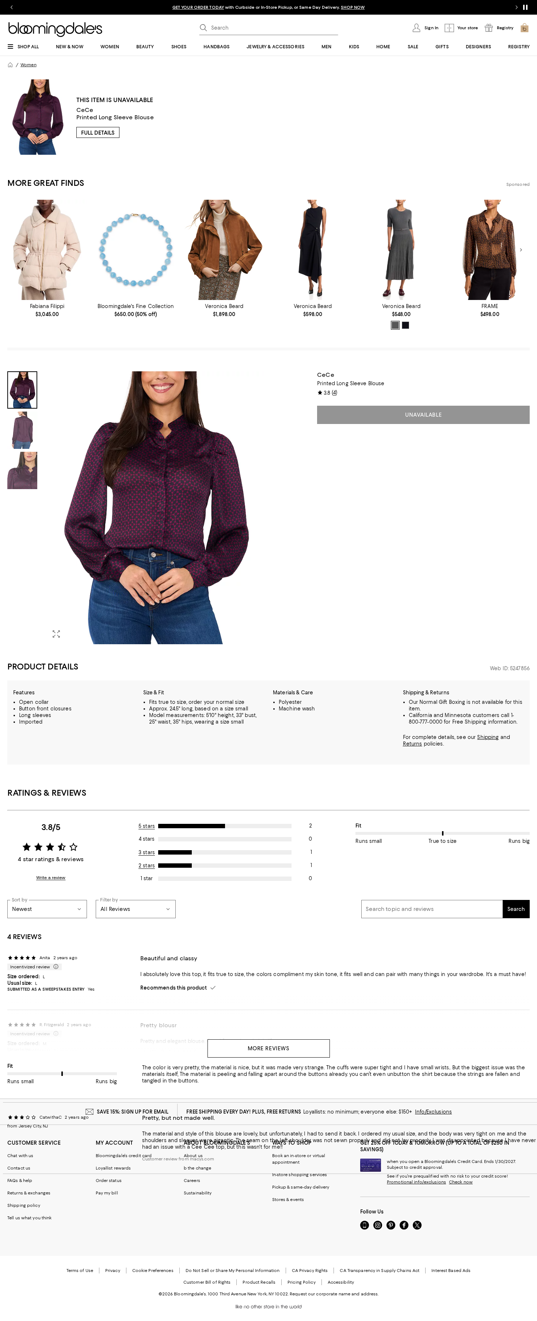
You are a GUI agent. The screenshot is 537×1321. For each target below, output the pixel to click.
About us (193, 1155)
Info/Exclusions (433, 1112)
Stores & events (288, 1199)
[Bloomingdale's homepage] (10, 65)
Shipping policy (23, 1205)
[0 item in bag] (524, 27)
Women (28, 64)
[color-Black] (405, 325)
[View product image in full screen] (56, 634)
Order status (109, 1180)
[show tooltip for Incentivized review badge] (54, 967)
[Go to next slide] (516, 7)
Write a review (51, 877)
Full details (98, 133)
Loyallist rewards (113, 1168)
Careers (192, 1180)
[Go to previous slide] (11, 7)
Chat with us (20, 1155)
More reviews (269, 1048)
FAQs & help (19, 1180)
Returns (412, 744)
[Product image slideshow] (155, 507)
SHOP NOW (353, 7)
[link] (47, 310)
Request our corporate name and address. (334, 1293)
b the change (197, 1168)
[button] (135, 507)
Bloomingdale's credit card (124, 1155)
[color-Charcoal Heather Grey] (395, 325)
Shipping (488, 737)
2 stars (146, 865)
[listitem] (268, 7)
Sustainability (198, 1193)
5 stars (146, 826)
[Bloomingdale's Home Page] (55, 29)
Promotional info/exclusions (416, 1182)
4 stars (147, 839)
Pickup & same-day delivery (301, 1187)
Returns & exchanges (28, 1193)
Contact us (18, 1168)
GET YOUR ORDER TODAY (198, 7)
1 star (147, 878)
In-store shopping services (299, 1174)
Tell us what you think (29, 1217)
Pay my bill (107, 1193)
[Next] (521, 250)
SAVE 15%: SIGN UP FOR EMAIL (133, 1112)
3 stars (146, 852)
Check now (461, 1182)
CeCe (85, 109)
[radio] (395, 325)
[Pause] (525, 7)
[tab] (22, 390)
